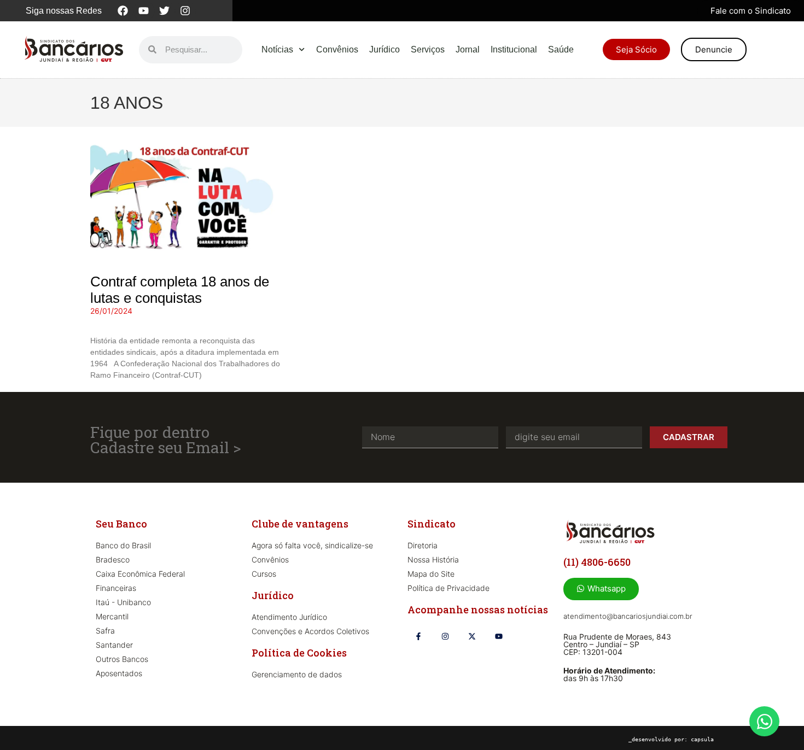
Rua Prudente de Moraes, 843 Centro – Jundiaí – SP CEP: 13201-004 (617, 644)
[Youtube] (143, 11)
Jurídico (384, 49)
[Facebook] (123, 11)
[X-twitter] (471, 636)
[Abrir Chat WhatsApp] (764, 721)
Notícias (277, 49)
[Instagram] (185, 11)
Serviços (428, 49)
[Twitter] (164, 11)
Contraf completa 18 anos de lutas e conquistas (179, 289)
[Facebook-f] (418, 636)
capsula (702, 739)
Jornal (468, 49)
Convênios (337, 49)
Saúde (561, 49)
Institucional (514, 49)
